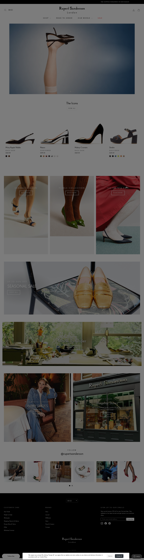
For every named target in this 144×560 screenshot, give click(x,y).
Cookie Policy (43, 557)
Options (110, 556)
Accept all (119, 556)
